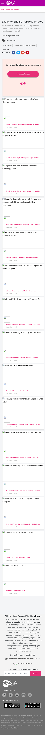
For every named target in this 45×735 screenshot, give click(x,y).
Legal (40, 725)
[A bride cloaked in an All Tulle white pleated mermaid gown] (23, 273)
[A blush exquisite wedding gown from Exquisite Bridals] (23, 239)
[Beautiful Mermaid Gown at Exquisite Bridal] (23, 439)
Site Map (14, 728)
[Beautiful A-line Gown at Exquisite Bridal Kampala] (23, 506)
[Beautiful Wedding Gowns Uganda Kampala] (23, 339)
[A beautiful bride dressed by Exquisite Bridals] (23, 306)
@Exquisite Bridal (12, 36)
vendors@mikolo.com (17, 659)
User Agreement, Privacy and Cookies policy (18, 725)
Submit (35, 673)
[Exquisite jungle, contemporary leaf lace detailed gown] (23, 106)
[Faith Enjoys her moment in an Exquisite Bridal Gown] (23, 406)
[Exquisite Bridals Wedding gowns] (23, 539)
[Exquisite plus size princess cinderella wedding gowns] (23, 173)
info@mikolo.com (33, 659)
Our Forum (5, 728)
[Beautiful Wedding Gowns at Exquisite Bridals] (23, 472)
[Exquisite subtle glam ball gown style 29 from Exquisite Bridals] (23, 139)
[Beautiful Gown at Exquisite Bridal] (23, 373)
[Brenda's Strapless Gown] (23, 572)
